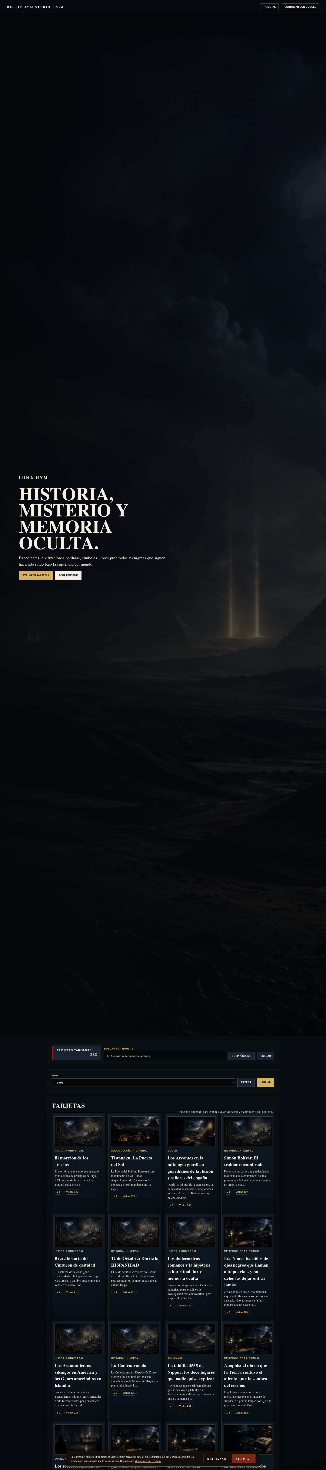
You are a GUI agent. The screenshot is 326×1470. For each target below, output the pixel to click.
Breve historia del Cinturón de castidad (75, 1261)
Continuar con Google (300, 6)
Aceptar (244, 1459)
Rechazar (217, 1459)
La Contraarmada (128, 1365)
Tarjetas (269, 6)
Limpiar (266, 1082)
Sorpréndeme (68, 575)
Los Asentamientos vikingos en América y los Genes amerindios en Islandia (78, 1375)
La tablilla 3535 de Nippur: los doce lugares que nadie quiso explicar (191, 1372)
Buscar (266, 1056)
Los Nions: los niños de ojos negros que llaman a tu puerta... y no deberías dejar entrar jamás (246, 1271)
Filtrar (246, 1082)
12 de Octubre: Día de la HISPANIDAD (134, 1261)
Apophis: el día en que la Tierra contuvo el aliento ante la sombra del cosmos (245, 1375)
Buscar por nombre (118, 1048)
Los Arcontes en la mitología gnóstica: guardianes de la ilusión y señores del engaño (190, 1167)
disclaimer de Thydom (148, 1461)
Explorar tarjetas (35, 575)
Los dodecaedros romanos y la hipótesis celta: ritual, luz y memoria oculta (189, 1268)
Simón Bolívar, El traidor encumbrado (244, 1161)
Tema (55, 1075)
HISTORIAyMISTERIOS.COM (35, 7)
